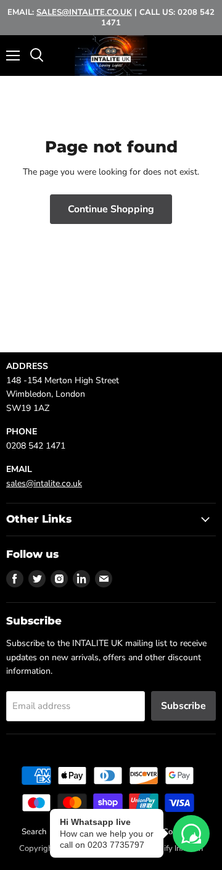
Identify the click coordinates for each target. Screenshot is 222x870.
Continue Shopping (111, 209)
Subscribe (183, 706)
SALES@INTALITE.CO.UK (84, 12)
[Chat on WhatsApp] (191, 833)
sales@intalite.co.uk (44, 483)
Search (34, 831)
